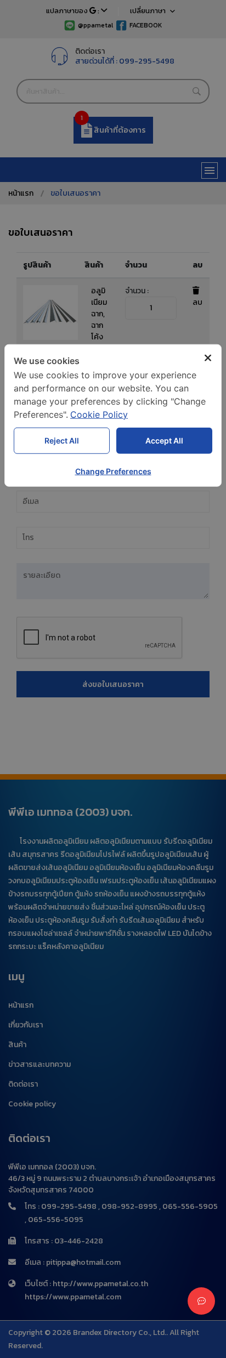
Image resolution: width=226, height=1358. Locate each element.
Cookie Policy (99, 413)
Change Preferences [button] (113, 470)
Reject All (61, 440)
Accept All (164, 440)
